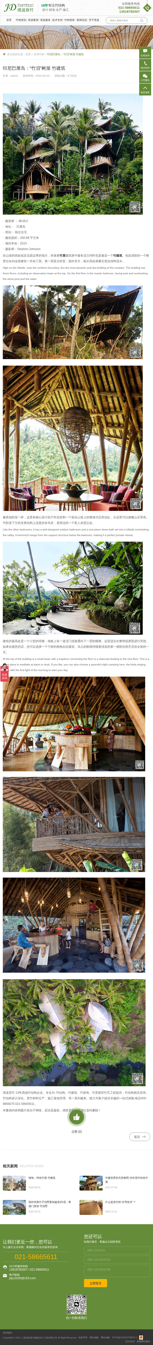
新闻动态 (82, 19)
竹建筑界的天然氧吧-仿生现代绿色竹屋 (126, 1179)
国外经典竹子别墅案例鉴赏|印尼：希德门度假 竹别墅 (50, 1204)
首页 (9, 19)
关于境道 (94, 19)
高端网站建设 (143, 1341)
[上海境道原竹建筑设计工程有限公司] (20, 7)
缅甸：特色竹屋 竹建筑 (42, 1177)
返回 (140, 1137)
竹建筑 (117, 255)
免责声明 (82, 1337)
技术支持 (57, 19)
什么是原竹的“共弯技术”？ (120, 1202)
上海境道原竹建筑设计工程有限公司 (39, 1337)
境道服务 (45, 19)
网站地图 (94, 1337)
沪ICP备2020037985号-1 (125, 1337)
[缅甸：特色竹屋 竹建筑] (14, 1183)
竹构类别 (21, 19)
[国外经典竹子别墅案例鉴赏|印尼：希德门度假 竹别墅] (14, 1207)
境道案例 (33, 19)
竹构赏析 (69, 19)
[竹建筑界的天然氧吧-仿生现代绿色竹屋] (91, 1183)
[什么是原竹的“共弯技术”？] (91, 1207)
